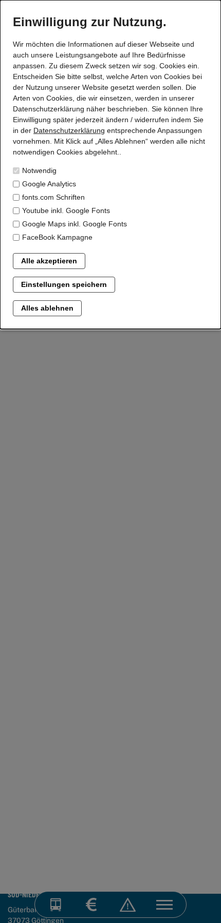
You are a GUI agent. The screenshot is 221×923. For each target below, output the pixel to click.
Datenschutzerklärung (69, 130)
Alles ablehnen (47, 308)
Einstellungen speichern (64, 284)
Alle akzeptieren (49, 261)
